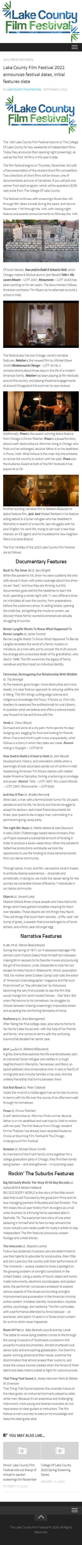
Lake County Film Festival (24, 89)
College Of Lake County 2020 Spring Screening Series (56, 1470)
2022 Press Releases (18, 60)
